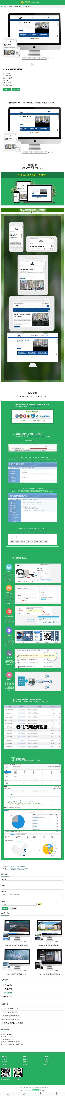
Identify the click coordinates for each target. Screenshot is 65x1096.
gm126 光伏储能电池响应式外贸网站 (48, 945)
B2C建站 (4, 1062)
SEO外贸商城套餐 (7, 996)
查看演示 (7, 89)
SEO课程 (25, 1064)
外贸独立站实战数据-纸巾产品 (10, 1008)
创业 (57, 1094)
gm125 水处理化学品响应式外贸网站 (16, 974)
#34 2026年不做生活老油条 (9, 1012)
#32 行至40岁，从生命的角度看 (10, 1019)
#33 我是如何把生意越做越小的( (10, 1016)
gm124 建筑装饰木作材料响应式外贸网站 (49, 974)
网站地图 (41, 1090)
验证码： (4, 901)
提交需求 (16, 89)
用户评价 (46, 1062)
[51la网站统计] (35, 1090)
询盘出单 (25, 1059)
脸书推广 (25, 1062)
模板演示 (17, 6)
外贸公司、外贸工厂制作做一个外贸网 (12, 1023)
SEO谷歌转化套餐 (26, 6)
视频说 (45, 1064)
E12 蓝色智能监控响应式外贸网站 (16, 866)
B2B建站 (4, 1059)
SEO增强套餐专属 (7, 985)
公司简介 (46, 1056)
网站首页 (11, 6)
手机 (24, 1094)
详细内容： (5, 891)
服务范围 (4, 1056)
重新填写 (13, 908)
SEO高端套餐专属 (7, 989)
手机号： (4, 885)
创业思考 (46, 1059)
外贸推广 (25, 1056)
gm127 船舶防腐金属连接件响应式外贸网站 (16, 945)
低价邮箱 (4, 1064)
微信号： (4, 879)
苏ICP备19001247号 (26, 1090)
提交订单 (5, 908)
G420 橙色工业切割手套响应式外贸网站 (17, 869)
